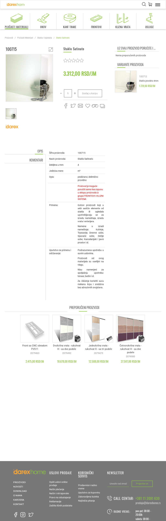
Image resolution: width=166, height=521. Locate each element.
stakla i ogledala (44, 38)
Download (20, 491)
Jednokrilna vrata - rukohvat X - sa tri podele (98, 347)
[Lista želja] (87, 106)
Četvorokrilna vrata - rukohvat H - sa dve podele (131, 349)
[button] (150, 4)
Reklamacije (55, 501)
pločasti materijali (25, 38)
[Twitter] (31, 514)
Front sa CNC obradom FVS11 (34, 347)
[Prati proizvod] (95, 106)
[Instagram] (22, 514)
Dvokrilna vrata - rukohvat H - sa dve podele (67, 347)
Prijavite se (142, 483)
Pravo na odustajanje (60, 497)
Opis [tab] (40, 151)
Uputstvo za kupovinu (89, 492)
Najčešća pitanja (86, 500)
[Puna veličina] (51, 49)
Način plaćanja (56, 489)
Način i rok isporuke (59, 493)
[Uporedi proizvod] (102, 106)
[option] (29, 78)
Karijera (18, 500)
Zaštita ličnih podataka (60, 505)
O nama (17, 495)
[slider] (73, 60)
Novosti (18, 486)
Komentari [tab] (36, 160)
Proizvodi (9, 38)
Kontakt (18, 504)
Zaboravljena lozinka (88, 496)
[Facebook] (15, 514)
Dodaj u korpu (90, 93)
